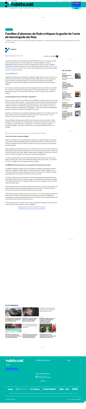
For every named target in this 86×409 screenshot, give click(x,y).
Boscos (64, 73)
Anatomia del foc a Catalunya (67, 76)
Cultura (38, 8)
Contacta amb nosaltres (12, 369)
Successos (26, 8)
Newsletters (65, 1)
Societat (21, 8)
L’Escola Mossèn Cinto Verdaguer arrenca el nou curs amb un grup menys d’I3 (48, 336)
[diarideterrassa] (35, 389)
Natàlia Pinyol (65, 89)
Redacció (64, 119)
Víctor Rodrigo (65, 108)
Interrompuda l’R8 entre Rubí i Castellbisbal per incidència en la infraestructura (13, 320)
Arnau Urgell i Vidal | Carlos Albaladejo (67, 79)
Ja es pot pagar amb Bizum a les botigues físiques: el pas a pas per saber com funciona (67, 115)
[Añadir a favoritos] (57, 56)
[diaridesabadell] (21, 389)
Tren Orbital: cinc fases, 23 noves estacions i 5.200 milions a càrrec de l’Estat (67, 96)
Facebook (8, 70)
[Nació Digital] (17, 5)
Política (33, 8)
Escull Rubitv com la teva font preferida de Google (32, 208)
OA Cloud (79, 399)
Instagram (14, 70)
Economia (64, 111)
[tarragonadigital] (49, 389)
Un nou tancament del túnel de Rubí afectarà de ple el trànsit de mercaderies (29, 336)
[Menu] (6, 8)
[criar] (75, 389)
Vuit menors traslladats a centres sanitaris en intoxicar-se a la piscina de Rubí (13, 336)
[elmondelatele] (64, 389)
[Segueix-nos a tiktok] (9, 365)
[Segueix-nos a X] (7, 365)
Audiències (65, 102)
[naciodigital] (10, 389)
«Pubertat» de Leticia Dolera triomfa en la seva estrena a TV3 (67, 105)
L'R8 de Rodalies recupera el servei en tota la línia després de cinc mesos (67, 85)
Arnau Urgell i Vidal (66, 99)
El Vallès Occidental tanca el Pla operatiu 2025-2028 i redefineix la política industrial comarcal (47, 320)
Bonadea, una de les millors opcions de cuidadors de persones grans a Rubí (29, 320)
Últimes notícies (13, 8)
